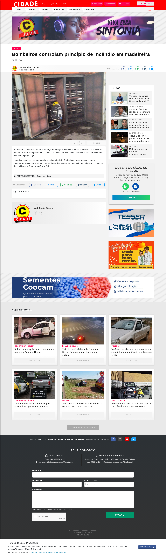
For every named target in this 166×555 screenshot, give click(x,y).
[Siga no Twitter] (133, 439)
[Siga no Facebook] (113, 439)
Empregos (89, 10)
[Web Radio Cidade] (26, 4)
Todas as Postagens (82, 428)
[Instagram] (35, 212)
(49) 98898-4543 (56, 459)
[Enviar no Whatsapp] (137, 68)
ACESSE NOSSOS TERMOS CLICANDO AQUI (49, 552)
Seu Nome (36, 471)
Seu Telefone (91, 480)
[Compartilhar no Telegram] (144, 68)
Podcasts (73, 10)
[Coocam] (83, 287)
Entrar (131, 197)
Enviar (119, 515)
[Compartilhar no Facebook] (123, 68)
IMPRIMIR (96, 143)
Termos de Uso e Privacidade (83, 534)
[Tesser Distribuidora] (131, 223)
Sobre (32, 10)
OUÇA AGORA (145, 4)
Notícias (58, 10)
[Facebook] (41, 212)
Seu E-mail (37, 480)
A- (74, 143)
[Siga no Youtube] (127, 439)
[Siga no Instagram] (120, 439)
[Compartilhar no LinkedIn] (151, 68)
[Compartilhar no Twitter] (130, 68)
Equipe (45, 10)
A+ (82, 143)
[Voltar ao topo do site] (162, 333)
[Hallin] (131, 255)
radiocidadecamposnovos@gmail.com (57, 462)
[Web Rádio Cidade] (83, 28)
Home (18, 10)
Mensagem (37, 489)
